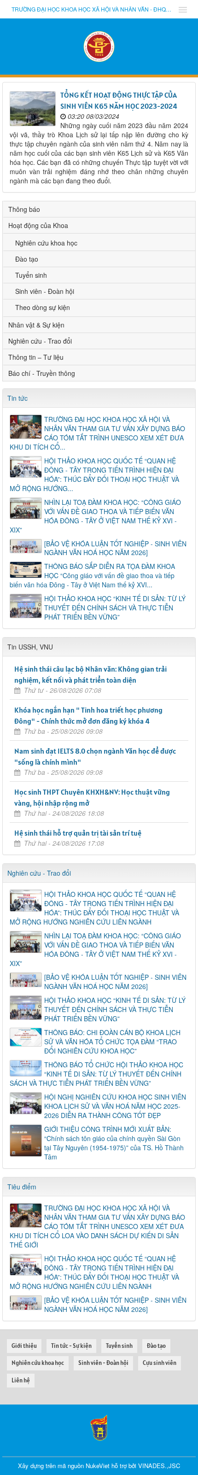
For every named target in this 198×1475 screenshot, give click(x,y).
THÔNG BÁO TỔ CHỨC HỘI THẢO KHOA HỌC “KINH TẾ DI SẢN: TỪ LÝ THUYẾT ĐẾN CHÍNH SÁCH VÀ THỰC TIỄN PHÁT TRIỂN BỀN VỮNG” (96, 1074)
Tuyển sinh (31, 275)
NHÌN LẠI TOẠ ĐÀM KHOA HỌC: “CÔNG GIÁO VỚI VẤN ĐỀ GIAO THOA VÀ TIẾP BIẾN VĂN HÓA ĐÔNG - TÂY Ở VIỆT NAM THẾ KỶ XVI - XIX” (95, 516)
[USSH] (99, 1426)
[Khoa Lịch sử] (99, 45)
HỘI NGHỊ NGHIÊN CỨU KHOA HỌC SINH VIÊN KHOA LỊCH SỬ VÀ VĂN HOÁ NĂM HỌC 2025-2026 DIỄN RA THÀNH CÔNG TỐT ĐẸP (115, 1106)
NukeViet (98, 1465)
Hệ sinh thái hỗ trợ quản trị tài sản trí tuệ (77, 832)
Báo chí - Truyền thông (41, 373)
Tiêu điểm (21, 1186)
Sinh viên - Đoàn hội (44, 291)
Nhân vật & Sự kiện (36, 324)
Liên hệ (21, 1380)
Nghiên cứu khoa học (46, 242)
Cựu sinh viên (159, 1363)
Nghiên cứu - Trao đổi (40, 340)
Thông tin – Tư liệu (36, 357)
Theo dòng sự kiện (42, 307)
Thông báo (24, 209)
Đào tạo (26, 258)
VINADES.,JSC (159, 1465)
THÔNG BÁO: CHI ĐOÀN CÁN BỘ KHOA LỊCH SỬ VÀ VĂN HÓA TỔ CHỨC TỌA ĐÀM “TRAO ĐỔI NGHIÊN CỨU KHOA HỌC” (112, 1041)
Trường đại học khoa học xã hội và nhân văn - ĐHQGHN (92, 9)
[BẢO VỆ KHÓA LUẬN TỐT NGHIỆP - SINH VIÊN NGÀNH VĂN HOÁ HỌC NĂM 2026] (115, 548)
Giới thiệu (24, 1346)
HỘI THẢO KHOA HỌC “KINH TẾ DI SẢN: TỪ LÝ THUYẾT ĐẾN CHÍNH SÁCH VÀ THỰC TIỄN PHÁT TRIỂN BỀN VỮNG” (115, 607)
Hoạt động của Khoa (38, 225)
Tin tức (17, 398)
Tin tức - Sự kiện (71, 1346)
